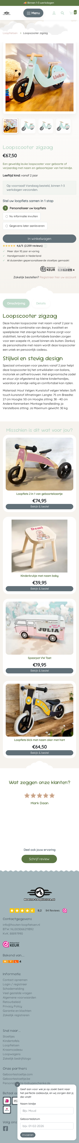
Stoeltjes (9, 1036)
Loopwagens (12, 1054)
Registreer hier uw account (58, 277)
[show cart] (71, 13)
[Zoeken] (62, 13)
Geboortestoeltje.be (16, 1079)
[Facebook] (5, 1130)
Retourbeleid (12, 1002)
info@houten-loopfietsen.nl (21, 924)
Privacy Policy (12, 1006)
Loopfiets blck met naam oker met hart (39, 739)
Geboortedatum (30, 1119)
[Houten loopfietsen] (6, 13)
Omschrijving (16, 303)
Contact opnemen (15, 980)
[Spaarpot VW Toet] (39, 628)
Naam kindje (28, 1103)
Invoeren (27, 1135)
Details (41, 303)
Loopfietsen (10, 33)
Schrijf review (39, 859)
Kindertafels (11, 1041)
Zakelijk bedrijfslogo (17, 1058)
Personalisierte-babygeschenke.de (26, 1083)
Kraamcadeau (13, 1049)
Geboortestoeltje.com (18, 1074)
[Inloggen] (54, 13)
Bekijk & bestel (39, 506)
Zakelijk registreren (16, 1015)
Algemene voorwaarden (19, 997)
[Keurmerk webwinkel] (47, 269)
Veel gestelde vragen (17, 993)
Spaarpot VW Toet (39, 658)
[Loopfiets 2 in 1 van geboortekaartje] (39, 464)
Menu (35, 13)
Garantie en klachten (17, 1011)
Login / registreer (15, 984)
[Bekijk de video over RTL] (12, 961)
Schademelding (13, 988)
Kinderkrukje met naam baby (40, 575)
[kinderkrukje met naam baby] (39, 546)
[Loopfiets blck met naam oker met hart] (39, 710)
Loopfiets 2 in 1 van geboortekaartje (39, 493)
